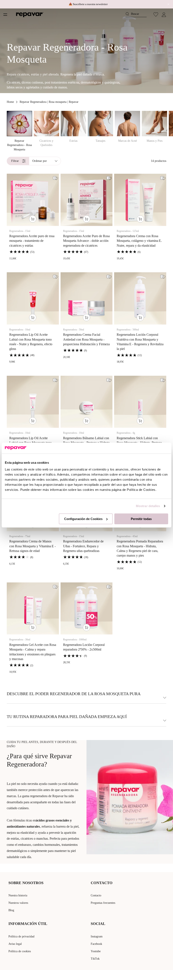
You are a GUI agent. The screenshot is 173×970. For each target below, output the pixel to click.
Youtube (96, 951)
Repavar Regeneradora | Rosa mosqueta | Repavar (49, 101)
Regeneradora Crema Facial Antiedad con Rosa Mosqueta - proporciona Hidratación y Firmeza (86, 339)
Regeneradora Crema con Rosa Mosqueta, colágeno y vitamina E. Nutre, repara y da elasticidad (139, 240)
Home (10, 101)
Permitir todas (141, 519)
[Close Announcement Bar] (167, 4)
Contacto (96, 895)
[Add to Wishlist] (54, 178)
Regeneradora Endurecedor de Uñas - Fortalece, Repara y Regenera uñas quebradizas (83, 546)
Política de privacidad (21, 936)
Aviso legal (15, 943)
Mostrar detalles (148, 506)
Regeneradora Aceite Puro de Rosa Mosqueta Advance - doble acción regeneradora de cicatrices (86, 240)
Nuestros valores (18, 902)
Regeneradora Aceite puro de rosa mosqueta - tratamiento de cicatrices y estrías (31, 240)
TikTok (95, 958)
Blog (11, 910)
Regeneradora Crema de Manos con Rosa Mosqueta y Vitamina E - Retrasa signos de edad (32, 546)
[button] (136, 14)
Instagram (97, 936)
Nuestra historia (17, 895)
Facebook (96, 943)
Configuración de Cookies (83, 519)
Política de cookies (19, 951)
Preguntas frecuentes (103, 902)
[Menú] (5, 14)
